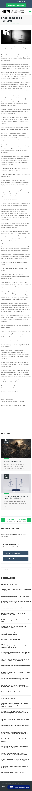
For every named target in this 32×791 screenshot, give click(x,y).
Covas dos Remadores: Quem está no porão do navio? (15, 666)
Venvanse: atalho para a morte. (10, 639)
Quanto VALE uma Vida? (24, 520)
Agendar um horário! (12, 559)
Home (3, 23)
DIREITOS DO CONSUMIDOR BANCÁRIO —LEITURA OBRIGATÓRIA (15, 672)
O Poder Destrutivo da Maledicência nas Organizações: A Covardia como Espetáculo (14, 732)
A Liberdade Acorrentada (12, 461)
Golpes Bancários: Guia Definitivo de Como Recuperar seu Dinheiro (14, 627)
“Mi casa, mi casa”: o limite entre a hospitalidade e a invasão (11, 633)
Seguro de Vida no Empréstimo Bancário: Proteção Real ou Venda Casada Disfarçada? (15, 685)
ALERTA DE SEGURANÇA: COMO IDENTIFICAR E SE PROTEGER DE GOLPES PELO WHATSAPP (15, 659)
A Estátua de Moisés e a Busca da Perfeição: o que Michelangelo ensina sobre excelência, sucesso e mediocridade (15, 646)
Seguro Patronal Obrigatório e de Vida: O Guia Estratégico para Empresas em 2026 (15, 679)
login (14, 534)
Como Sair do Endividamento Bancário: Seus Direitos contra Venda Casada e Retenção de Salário (15, 740)
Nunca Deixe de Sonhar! (11, 520)
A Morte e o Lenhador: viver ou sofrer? (12, 773)
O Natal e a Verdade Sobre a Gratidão (12, 608)
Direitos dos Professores (8, 698)
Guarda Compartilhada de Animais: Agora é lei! (15, 596)
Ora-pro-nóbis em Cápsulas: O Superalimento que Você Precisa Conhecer (15, 747)
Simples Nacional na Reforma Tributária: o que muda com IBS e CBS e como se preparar (15, 726)
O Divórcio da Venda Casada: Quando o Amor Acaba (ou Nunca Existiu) (15, 692)
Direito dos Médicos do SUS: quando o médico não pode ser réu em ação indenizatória (15, 760)
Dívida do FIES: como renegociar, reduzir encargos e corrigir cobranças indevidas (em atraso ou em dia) (14, 713)
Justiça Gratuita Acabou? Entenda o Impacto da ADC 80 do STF (16, 497)
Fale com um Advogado (13, 553)
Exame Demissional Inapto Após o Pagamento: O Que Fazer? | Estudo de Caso (16, 602)
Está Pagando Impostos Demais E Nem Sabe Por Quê (15, 620)
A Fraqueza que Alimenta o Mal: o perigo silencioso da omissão (13, 614)
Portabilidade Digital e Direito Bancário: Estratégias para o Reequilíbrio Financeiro (14, 753)
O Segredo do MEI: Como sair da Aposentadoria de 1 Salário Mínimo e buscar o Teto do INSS (15, 653)
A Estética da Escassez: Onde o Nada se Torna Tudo (15, 719)
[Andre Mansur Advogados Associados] (12, 11)
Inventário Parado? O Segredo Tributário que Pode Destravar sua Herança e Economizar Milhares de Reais (14, 705)
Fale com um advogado (16, 5)
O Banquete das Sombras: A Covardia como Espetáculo (14, 766)
